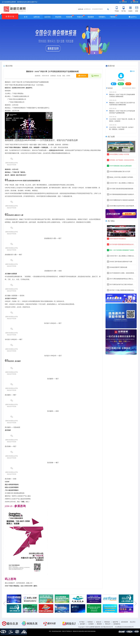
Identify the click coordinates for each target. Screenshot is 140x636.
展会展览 (58, 17)
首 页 (25, 17)
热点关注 (132, 622)
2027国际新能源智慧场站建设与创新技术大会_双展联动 (121, 194)
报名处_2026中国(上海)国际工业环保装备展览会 (121, 177)
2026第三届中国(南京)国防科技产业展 (120, 261)
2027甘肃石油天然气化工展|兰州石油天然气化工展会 (121, 284)
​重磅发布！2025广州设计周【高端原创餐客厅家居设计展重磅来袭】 (122, 95)
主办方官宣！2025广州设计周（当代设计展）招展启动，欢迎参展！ (121, 128)
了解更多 (113, 17)
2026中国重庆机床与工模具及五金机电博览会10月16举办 (121, 200)
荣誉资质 (107, 622)
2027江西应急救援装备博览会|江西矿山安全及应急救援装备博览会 (121, 278)
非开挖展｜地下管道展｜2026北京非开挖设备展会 (121, 160)
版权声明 (115, 622)
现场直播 (69, 17)
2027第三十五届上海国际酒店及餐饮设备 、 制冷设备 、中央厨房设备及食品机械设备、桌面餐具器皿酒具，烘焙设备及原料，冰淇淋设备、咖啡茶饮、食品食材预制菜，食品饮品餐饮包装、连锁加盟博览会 (121, 290)
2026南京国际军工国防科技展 (117, 267)
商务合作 (107, 624)
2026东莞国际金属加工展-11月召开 (119, 171)
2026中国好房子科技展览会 (117, 238)
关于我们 (82, 622)
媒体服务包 (117, 624)
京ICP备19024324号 (107, 627)
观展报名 (96, 75)
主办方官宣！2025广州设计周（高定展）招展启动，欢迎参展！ (122, 120)
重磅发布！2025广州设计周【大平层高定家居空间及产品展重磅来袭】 (122, 112)
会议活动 (47, 17)
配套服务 (91, 17)
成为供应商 (124, 622)
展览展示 (99, 624)
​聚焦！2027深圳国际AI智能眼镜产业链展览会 (121, 250)
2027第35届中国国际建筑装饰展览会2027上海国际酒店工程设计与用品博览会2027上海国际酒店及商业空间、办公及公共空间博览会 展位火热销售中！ (121, 244)
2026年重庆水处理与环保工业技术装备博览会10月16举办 (121, 206)
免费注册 (135, 2)
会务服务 (91, 624)
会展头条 (37, 17)
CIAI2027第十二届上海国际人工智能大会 (121, 183)
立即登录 (124, 2)
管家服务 (102, 17)
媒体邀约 (82, 624)
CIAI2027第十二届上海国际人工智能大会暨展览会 (121, 256)
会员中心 (133, 17)
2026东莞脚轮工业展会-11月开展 (118, 154)
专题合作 (80, 17)
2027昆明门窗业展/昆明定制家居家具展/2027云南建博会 (121, 188)
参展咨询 (83, 75)
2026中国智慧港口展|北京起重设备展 (120, 166)
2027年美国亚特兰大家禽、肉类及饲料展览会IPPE (121, 273)
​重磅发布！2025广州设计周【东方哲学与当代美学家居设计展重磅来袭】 (122, 103)
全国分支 (98, 622)
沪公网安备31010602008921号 (124, 627)
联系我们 (90, 622)
